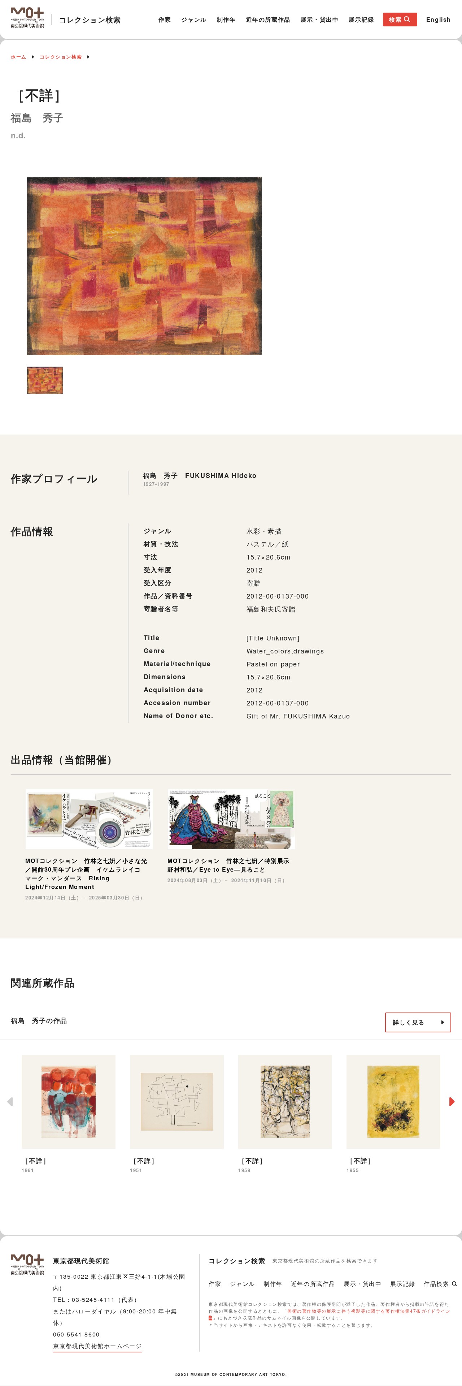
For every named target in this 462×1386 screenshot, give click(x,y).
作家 (164, 19)
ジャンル (193, 19)
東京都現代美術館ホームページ (97, 1346)
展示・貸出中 (320, 19)
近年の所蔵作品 (268, 19)
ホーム (19, 56)
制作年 (226, 19)
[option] (144, 266)
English (438, 19)
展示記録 (361, 19)
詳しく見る (409, 1022)
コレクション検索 (61, 56)
